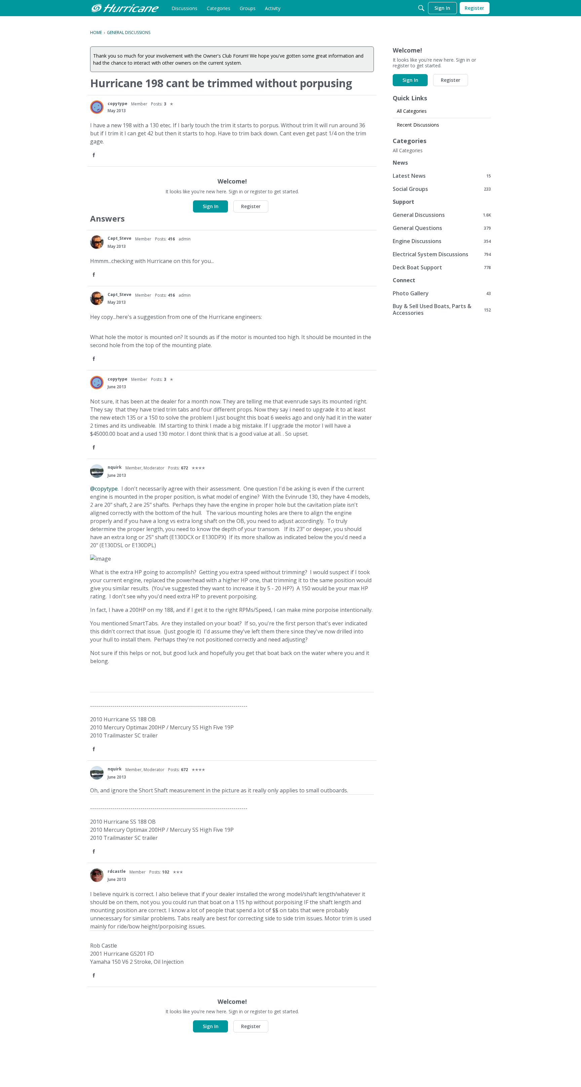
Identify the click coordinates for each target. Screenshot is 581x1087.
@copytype (104, 488)
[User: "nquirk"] (97, 471)
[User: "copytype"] (97, 107)
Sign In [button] (211, 206)
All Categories (412, 111)
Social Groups (442, 188)
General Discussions (442, 214)
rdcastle (117, 871)
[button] (94, 155)
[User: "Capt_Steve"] (97, 242)
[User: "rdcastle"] (97, 875)
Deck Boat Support (442, 267)
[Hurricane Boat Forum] (125, 8)
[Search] (421, 8)
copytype (117, 103)
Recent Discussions (418, 125)
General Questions (442, 227)
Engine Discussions (442, 240)
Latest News (442, 175)
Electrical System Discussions (442, 254)
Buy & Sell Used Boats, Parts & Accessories (442, 309)
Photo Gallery (442, 293)
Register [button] (251, 206)
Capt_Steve (119, 238)
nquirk (115, 467)
